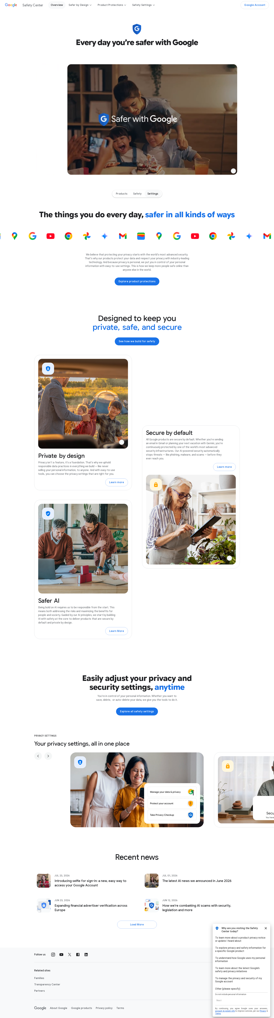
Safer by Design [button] (78, 5)
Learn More (116, 631)
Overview (57, 5)
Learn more (116, 482)
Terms (120, 1008)
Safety (137, 193)
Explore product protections (137, 281)
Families (39, 978)
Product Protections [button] (110, 5)
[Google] (40, 1008)
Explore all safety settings (137, 711)
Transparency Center (47, 984)
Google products (81, 1008)
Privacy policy (104, 1008)
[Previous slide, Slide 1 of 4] (38, 756)
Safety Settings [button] (142, 5)
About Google (58, 1008)
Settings (152, 193)
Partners (39, 990)
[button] (233, 171)
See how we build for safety (137, 341)
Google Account (254, 5)
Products (121, 193)
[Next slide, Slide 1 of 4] (48, 756)
